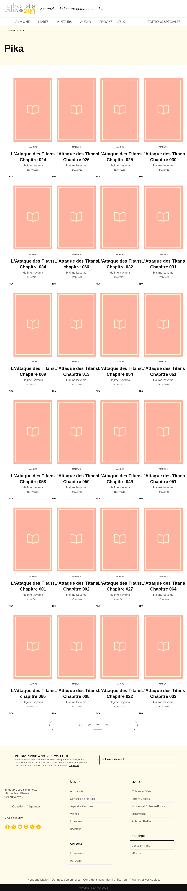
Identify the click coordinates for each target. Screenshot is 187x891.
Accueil (11, 30)
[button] (54, 725)
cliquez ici (74, 765)
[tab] (8, 22)
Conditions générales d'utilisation (105, 879)
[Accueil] (19, 8)
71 (80, 725)
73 (98, 725)
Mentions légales (38, 879)
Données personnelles (66, 879)
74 (106, 725)
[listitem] (7, 827)
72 (89, 725)
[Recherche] (178, 8)
